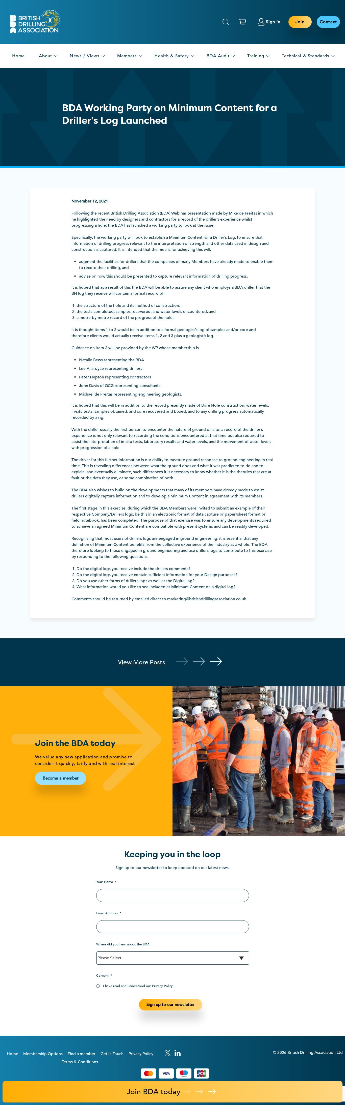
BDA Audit (218, 55)
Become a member (61, 778)
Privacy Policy (141, 1053)
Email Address (108, 913)
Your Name (106, 882)
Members (127, 55)
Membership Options (43, 1053)
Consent (104, 975)
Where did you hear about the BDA (123, 944)
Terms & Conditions (80, 1061)
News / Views (85, 55)
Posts (141, 662)
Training (255, 55)
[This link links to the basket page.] (243, 22)
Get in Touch (112, 1053)
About (45, 55)
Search (225, 22)
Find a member (81, 1053)
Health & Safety (172, 55)
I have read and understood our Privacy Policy (138, 986)
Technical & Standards (305, 55)
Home (18, 55)
